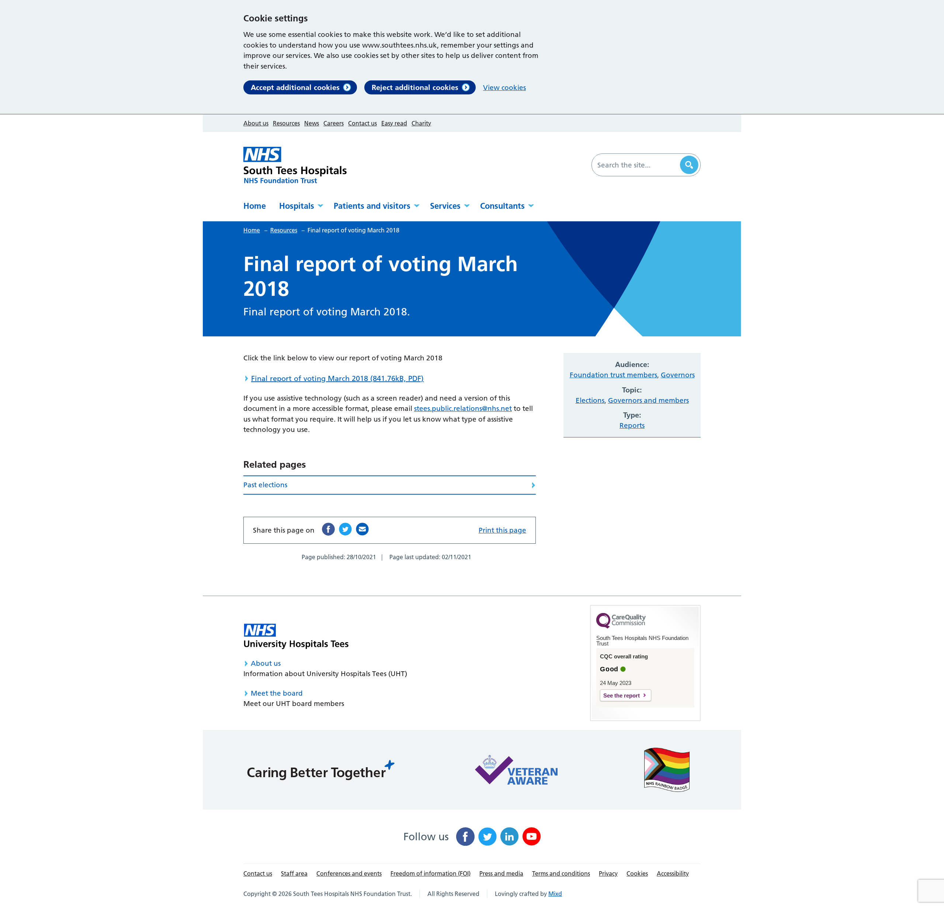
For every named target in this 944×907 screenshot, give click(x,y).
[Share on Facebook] (328, 529)
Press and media (501, 873)
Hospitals (296, 206)
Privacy (608, 873)
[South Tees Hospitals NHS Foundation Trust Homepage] (295, 165)
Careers (333, 123)
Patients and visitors (372, 206)
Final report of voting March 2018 (337, 378)
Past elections (265, 485)
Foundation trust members (613, 375)
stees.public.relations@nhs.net (463, 408)
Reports (632, 425)
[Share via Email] (362, 529)
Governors (678, 375)
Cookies (637, 873)
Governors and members (648, 400)
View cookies (504, 87)
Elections (590, 400)
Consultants (502, 206)
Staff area (294, 873)
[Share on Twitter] (345, 529)
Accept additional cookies (295, 87)
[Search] (689, 165)
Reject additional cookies (415, 87)
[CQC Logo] (621, 627)
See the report (621, 695)
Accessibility (673, 873)
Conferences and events (349, 873)
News (311, 123)
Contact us (362, 123)
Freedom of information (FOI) (431, 873)
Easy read (394, 123)
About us (255, 123)
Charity (421, 123)
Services (445, 206)
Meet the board (277, 693)
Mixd (555, 893)
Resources (286, 123)
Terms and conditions (561, 873)
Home (254, 206)
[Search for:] (637, 165)
